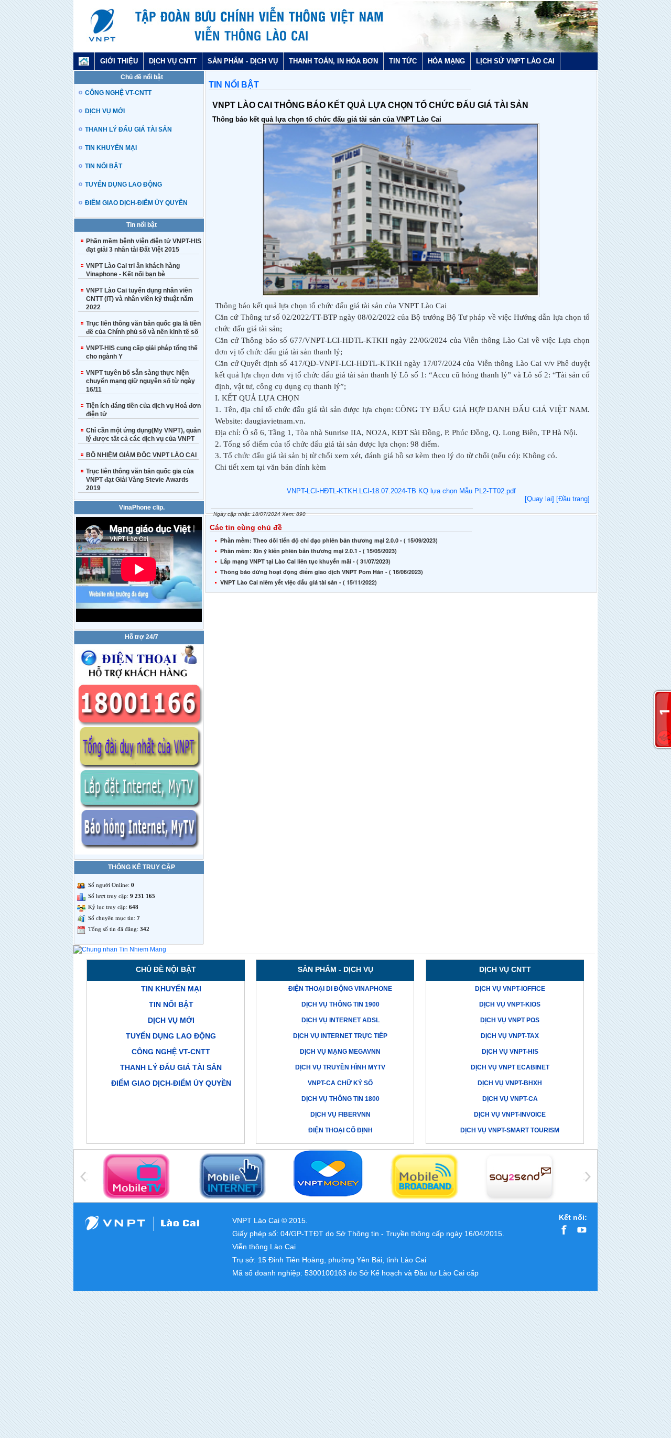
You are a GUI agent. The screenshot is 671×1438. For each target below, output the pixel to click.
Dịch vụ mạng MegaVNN (340, 1051)
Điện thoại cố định (340, 1130)
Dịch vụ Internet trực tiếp (340, 1036)
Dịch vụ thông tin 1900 (340, 1004)
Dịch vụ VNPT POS (509, 1020)
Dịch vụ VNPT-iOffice (510, 988)
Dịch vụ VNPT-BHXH (510, 1083)
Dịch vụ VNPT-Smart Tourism (509, 1130)
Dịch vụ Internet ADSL (340, 1020)
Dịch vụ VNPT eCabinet (510, 1067)
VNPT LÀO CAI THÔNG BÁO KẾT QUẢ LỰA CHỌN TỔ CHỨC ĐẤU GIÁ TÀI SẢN (370, 105)
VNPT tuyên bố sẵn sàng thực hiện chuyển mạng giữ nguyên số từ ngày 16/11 (140, 381)
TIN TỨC (403, 61)
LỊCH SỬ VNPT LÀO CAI (515, 61)
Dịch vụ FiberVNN (340, 1114)
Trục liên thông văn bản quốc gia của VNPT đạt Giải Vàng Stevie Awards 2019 (140, 480)
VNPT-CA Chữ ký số (340, 1083)
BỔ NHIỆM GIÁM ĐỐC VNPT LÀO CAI (141, 455)
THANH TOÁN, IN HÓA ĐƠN (333, 61)
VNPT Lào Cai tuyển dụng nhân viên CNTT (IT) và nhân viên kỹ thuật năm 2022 (139, 299)
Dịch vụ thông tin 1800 (340, 1098)
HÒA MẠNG (446, 61)
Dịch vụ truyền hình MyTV (340, 1067)
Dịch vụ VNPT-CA (510, 1098)
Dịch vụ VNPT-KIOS (509, 1004)
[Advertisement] (401, 666)
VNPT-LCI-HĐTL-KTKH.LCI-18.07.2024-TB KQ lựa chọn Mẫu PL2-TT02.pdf (401, 491)
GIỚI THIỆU (119, 61)
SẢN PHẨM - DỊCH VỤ (243, 61)
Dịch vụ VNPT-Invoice (510, 1114)
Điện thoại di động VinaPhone (340, 988)
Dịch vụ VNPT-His (510, 1051)
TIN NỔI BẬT (234, 84)
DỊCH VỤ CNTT (173, 61)
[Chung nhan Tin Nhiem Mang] (119, 949)
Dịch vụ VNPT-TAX (510, 1036)
